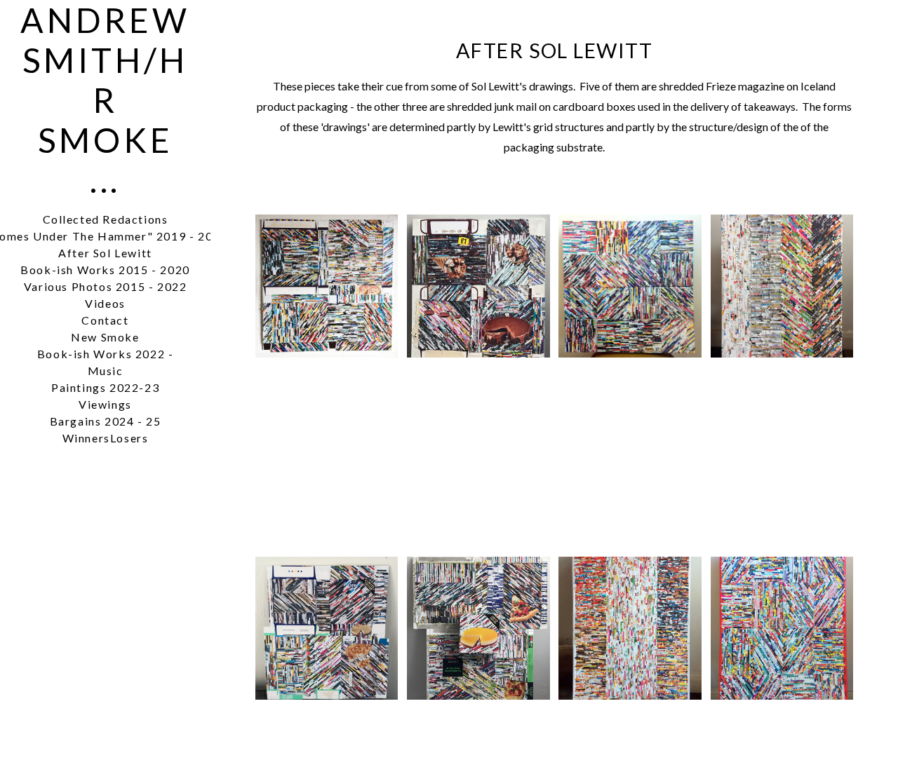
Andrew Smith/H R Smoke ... (105, 100)
